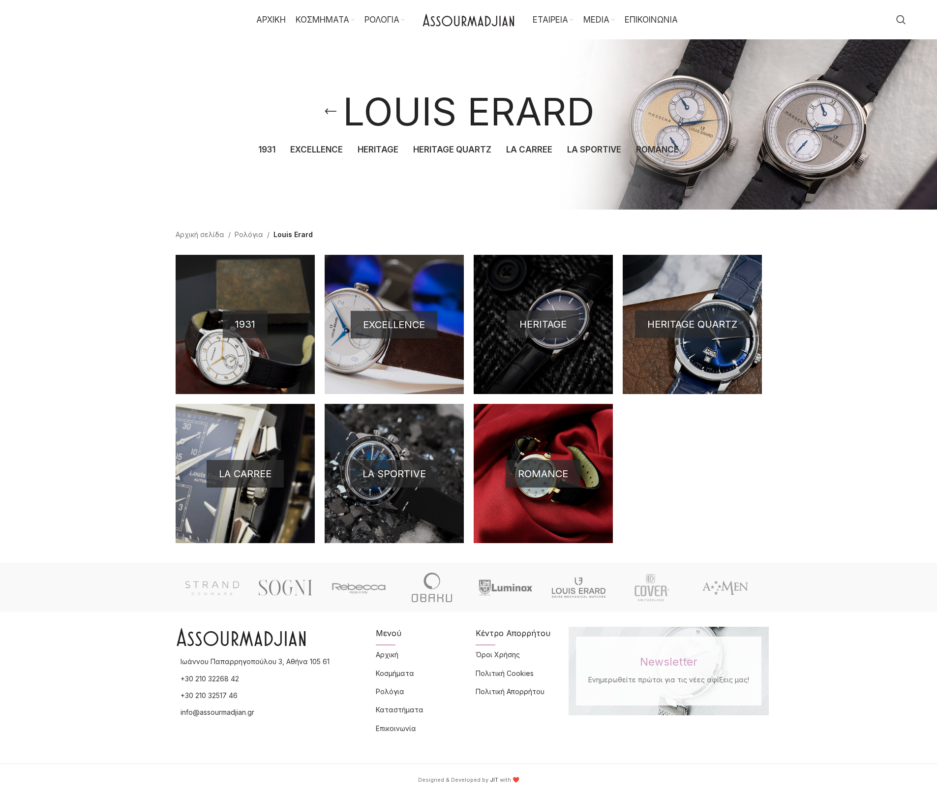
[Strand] (212, 587)
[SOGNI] (285, 587)
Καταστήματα (399, 709)
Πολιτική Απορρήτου (510, 691)
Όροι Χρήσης (498, 654)
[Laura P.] (725, 587)
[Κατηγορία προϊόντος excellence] (394, 324)
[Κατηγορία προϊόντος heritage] (543, 324)
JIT (494, 779)
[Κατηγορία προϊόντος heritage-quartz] (692, 324)
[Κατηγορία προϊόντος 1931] (245, 324)
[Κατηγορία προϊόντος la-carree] (245, 473)
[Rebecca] (358, 587)
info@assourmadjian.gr (217, 712)
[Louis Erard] (578, 587)
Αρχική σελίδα (200, 234)
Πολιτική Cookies (505, 673)
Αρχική (387, 654)
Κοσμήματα (395, 673)
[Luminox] (505, 587)
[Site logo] (468, 19)
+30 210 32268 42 (210, 678)
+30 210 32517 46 (209, 695)
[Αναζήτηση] (901, 20)
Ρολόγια (249, 234)
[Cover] (652, 587)
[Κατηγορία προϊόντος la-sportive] (394, 473)
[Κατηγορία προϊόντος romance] (543, 473)
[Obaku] (432, 587)
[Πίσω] (330, 112)
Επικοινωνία (396, 728)
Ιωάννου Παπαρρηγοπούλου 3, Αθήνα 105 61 (255, 661)
